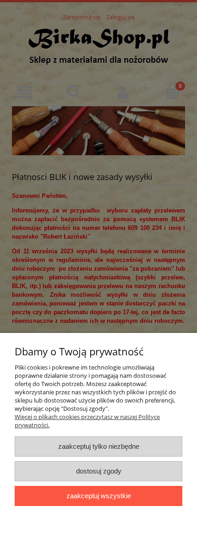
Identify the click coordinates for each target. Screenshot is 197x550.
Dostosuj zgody (98, 471)
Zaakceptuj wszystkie (98, 496)
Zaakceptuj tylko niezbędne (98, 446)
